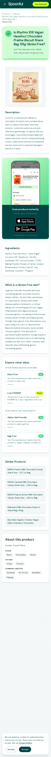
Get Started (40, 4)
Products (6, 14)
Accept (25, 749)
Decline (11, 749)
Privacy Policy (25, 743)
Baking (16, 14)
